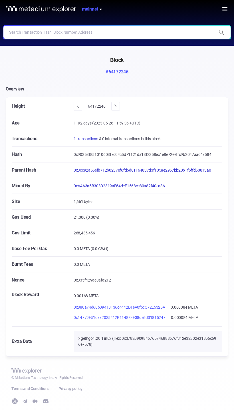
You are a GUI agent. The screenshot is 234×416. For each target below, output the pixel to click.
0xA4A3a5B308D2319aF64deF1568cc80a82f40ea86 (119, 186)
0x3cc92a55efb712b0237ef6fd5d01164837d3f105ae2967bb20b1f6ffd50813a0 (142, 170)
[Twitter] (14, 401)
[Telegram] (25, 401)
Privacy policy (70, 388)
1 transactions (86, 138)
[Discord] (45, 401)
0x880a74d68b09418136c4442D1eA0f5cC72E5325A (119, 307)
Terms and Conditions (30, 388)
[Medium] (35, 401)
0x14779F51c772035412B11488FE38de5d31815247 (119, 317)
